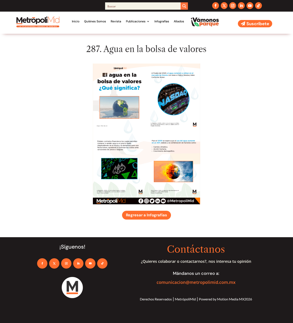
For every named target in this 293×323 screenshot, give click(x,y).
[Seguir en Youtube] (249, 5)
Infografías (161, 21)
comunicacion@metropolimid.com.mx (196, 282)
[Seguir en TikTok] (258, 5)
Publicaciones (135, 21)
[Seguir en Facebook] (215, 5)
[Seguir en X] (224, 5)
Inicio (75, 21)
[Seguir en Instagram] (232, 5)
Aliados (179, 21)
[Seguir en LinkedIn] (241, 5)
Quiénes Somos (95, 21)
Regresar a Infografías (146, 215)
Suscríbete (257, 23)
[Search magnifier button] (184, 6)
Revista (116, 21)
